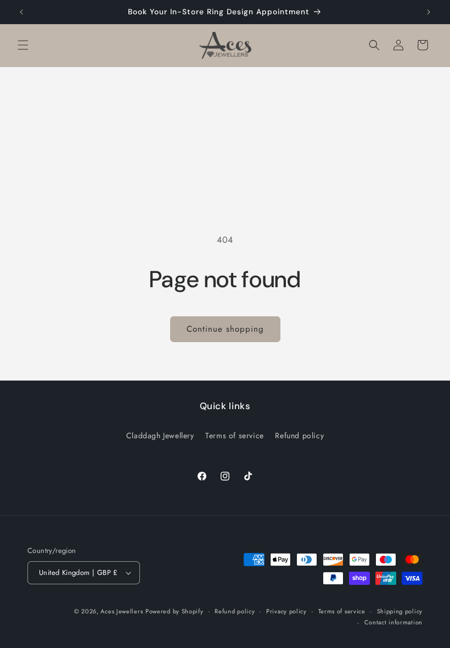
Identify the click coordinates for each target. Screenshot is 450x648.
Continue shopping (225, 329)
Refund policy (299, 435)
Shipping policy (400, 611)
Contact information (393, 622)
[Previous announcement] (21, 12)
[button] (23, 45)
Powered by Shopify (174, 611)
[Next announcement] (429, 12)
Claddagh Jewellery (160, 435)
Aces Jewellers (121, 611)
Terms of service (234, 435)
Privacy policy (286, 611)
